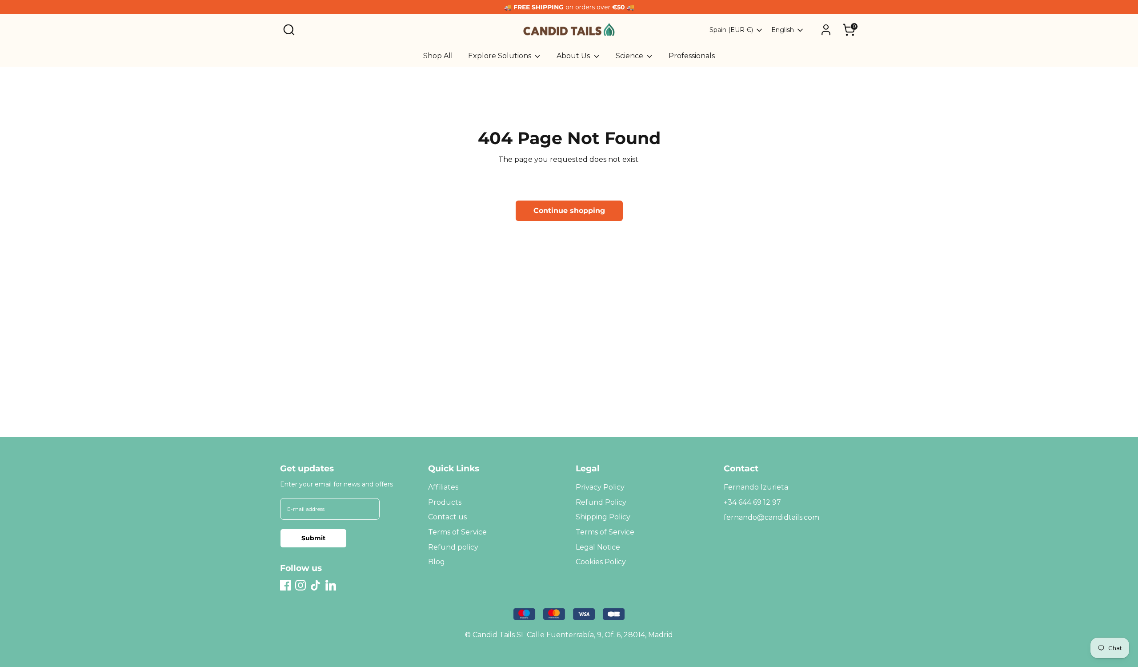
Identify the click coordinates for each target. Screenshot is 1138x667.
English (782, 30)
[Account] (826, 30)
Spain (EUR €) (731, 30)
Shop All (438, 56)
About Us (574, 56)
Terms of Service (457, 532)
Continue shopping (569, 210)
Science (630, 56)
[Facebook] (285, 585)
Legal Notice (598, 547)
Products (444, 502)
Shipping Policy (603, 517)
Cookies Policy (601, 562)
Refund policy (453, 547)
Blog (436, 562)
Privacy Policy (600, 487)
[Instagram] (300, 585)
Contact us (447, 517)
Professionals (692, 56)
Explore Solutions (500, 56)
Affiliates (443, 487)
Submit (313, 538)
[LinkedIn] (330, 585)
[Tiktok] (315, 585)
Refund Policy (601, 502)
